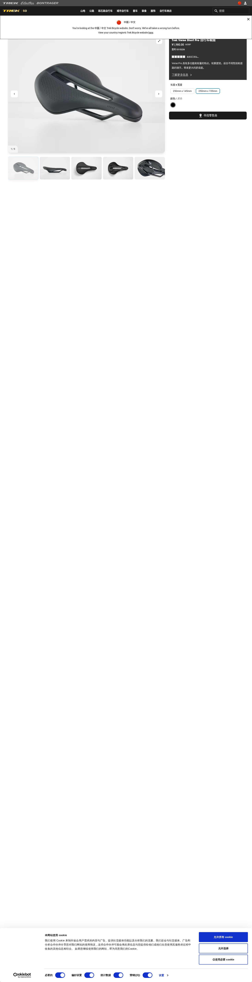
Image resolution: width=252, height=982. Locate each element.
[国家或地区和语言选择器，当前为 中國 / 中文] (239, 3)
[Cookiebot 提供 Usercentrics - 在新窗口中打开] (22, 975)
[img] (178, 56)
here (150, 32)
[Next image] (158, 94)
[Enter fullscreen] (159, 41)
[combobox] (231, 11)
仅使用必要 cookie (223, 959)
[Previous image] (14, 94)
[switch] (89, 975)
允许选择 (223, 948)
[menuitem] (82, 10)
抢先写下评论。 (193, 57)
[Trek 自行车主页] (11, 3)
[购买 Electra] (27, 3)
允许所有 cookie (223, 937)
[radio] (23, 168)
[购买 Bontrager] (47, 3)
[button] (86, 94)
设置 (161, 975)
